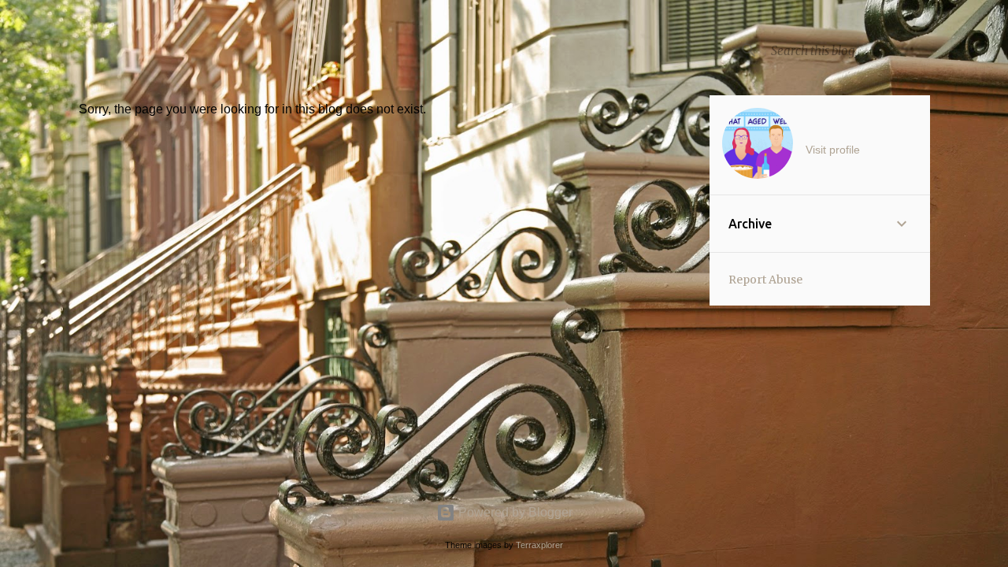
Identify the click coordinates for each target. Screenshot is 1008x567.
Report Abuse (765, 279)
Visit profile (833, 149)
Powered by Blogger (514, 512)
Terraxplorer (539, 545)
